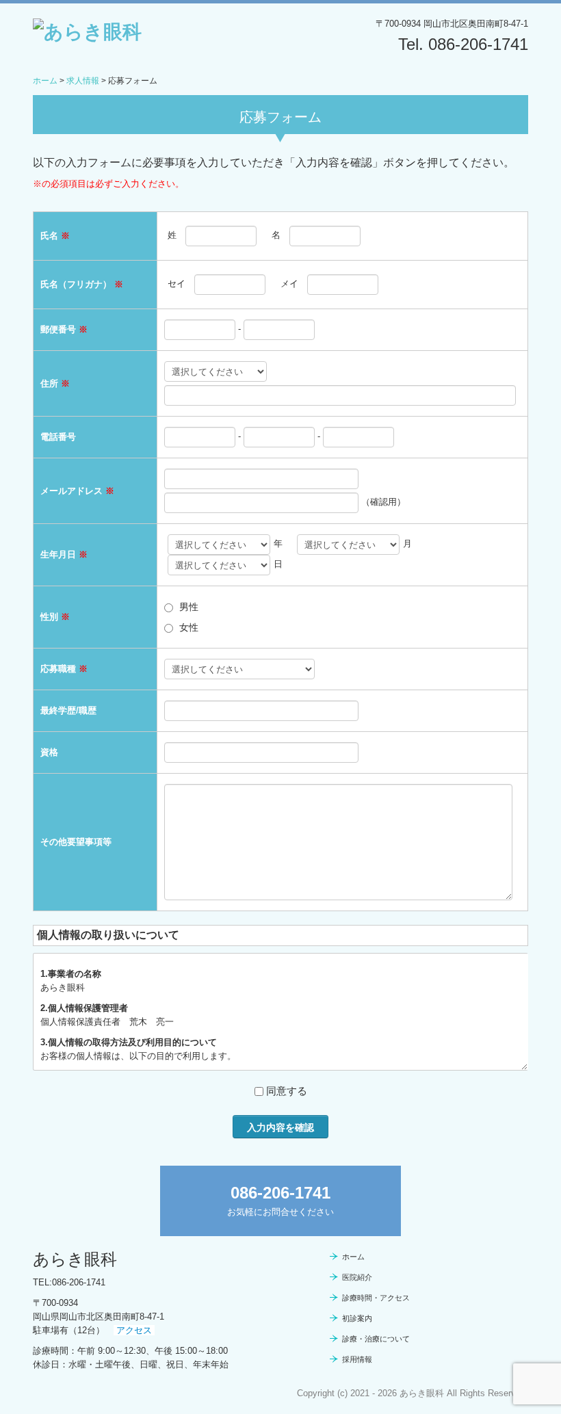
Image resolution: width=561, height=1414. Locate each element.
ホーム (353, 1257)
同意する (286, 1091)
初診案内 (357, 1318)
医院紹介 (357, 1277)
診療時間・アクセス (376, 1298)
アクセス (134, 1330)
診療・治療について (376, 1339)
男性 (188, 606)
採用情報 (357, 1359)
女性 (188, 627)
